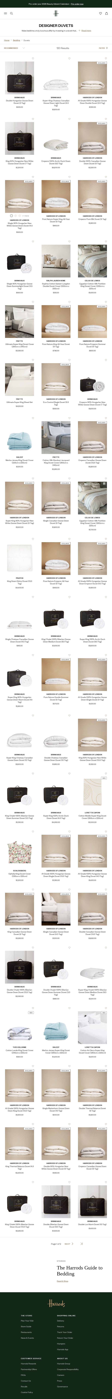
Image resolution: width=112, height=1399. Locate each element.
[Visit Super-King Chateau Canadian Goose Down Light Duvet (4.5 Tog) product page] (56, 58)
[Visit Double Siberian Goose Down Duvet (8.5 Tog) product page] (56, 1182)
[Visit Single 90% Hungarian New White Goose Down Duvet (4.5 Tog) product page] (19, 177)
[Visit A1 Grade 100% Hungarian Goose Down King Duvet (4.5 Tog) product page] (92, 832)
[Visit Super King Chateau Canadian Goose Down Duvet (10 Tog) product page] (19, 716)
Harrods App (62, 1362)
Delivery (60, 1334)
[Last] (81, 1243)
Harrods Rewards (28, 1377)
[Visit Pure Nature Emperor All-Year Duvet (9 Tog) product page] (56, 539)
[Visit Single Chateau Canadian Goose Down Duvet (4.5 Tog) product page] (19, 597)
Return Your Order (65, 1351)
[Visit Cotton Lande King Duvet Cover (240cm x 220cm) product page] (19, 1008)
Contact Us (26, 1394)
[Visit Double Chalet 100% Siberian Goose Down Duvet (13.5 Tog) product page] (19, 948)
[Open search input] (11, 13)
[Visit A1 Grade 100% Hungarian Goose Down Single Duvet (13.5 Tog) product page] (56, 832)
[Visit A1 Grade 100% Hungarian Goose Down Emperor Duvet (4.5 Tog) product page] (92, 539)
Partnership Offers (29, 1382)
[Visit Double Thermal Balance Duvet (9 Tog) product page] (92, 1066)
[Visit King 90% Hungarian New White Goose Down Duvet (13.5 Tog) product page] (92, 716)
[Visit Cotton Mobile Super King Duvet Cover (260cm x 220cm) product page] (92, 774)
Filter (102, 47)
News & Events (27, 1351)
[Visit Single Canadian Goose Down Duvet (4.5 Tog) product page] (56, 890)
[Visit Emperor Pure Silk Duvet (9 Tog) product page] (92, 177)
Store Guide (26, 1339)
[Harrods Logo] (56, 1317)
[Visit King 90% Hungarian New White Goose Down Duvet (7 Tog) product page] (19, 119)
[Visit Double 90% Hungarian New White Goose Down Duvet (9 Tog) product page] (56, 1124)
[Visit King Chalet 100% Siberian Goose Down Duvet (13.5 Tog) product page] (19, 1182)
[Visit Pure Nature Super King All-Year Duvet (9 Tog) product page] (56, 177)
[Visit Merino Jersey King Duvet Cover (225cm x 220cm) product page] (19, 418)
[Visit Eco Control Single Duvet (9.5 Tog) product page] (56, 360)
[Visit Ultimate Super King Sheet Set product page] (19, 360)
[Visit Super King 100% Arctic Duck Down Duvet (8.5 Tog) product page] (92, 597)
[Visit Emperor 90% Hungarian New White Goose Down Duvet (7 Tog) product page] (92, 360)
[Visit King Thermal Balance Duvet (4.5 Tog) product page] (19, 1124)
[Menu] (5, 13)
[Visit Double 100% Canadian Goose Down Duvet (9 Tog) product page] (92, 119)
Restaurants (26, 1345)
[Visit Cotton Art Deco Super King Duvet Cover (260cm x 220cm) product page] (92, 1008)
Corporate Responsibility (68, 1382)
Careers (60, 1388)
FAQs (23, 1388)
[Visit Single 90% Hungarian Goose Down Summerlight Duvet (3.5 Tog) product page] (19, 242)
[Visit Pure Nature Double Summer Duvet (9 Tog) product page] (56, 655)
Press (59, 1394)
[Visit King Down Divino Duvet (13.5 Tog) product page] (19, 539)
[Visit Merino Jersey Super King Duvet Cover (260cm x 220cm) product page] (56, 1008)
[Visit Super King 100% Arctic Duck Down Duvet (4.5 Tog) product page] (56, 774)
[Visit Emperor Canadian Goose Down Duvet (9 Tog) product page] (92, 1124)
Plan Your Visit (27, 1334)
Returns (60, 1339)
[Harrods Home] (56, 13)
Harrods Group (63, 1377)
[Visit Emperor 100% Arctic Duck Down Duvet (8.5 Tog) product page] (56, 119)
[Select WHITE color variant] (11, 215)
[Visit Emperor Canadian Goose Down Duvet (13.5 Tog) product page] (92, 418)
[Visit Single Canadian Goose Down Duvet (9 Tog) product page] (56, 479)
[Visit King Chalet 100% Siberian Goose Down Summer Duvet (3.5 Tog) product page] (19, 774)
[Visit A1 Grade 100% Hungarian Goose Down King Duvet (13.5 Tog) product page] (19, 1066)
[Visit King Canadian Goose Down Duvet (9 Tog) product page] (19, 890)
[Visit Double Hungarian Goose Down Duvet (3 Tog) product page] (19, 58)
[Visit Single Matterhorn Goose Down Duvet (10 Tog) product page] (56, 1066)
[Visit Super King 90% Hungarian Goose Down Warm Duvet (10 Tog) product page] (19, 655)
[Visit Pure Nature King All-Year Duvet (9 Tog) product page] (56, 302)
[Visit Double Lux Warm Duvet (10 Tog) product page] (92, 1182)
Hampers (61, 1357)
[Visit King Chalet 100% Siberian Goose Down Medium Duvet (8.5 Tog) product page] (56, 597)
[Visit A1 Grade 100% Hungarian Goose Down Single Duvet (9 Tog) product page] (92, 655)
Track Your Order (64, 1345)
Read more (86, 30)
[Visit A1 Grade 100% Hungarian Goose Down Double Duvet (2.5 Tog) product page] (92, 58)
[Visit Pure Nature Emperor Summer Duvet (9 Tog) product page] (92, 302)
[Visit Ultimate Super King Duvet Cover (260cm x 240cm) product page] (19, 302)
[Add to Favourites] (33, 58)
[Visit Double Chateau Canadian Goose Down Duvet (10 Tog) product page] (56, 716)
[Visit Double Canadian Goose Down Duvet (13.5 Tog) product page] (92, 890)
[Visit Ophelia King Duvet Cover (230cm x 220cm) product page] (19, 832)
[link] (27, 1278)
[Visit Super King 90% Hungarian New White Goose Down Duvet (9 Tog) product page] (19, 479)
